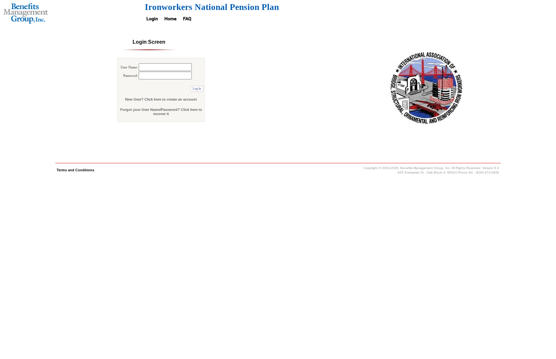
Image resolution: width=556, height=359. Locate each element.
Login (152, 18)
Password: (130, 75)
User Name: (129, 67)
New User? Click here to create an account (161, 99)
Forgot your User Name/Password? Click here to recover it (161, 112)
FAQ (187, 18)
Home (170, 18)
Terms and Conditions (75, 170)
